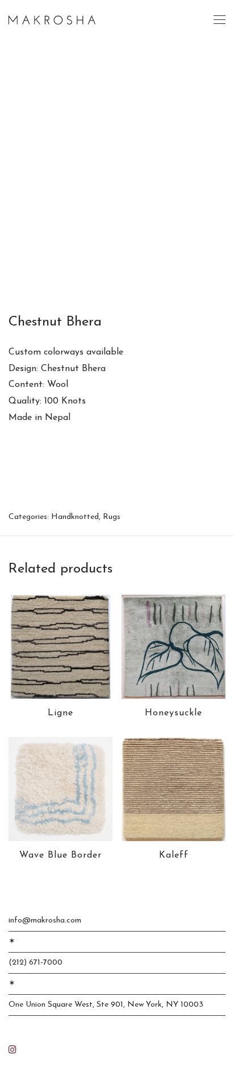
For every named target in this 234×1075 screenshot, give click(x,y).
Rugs (111, 517)
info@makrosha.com (45, 920)
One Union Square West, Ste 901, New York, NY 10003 (106, 1004)
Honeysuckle (173, 713)
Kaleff (174, 855)
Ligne (60, 713)
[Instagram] (12, 1049)
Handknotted (75, 517)
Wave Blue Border (60, 855)
